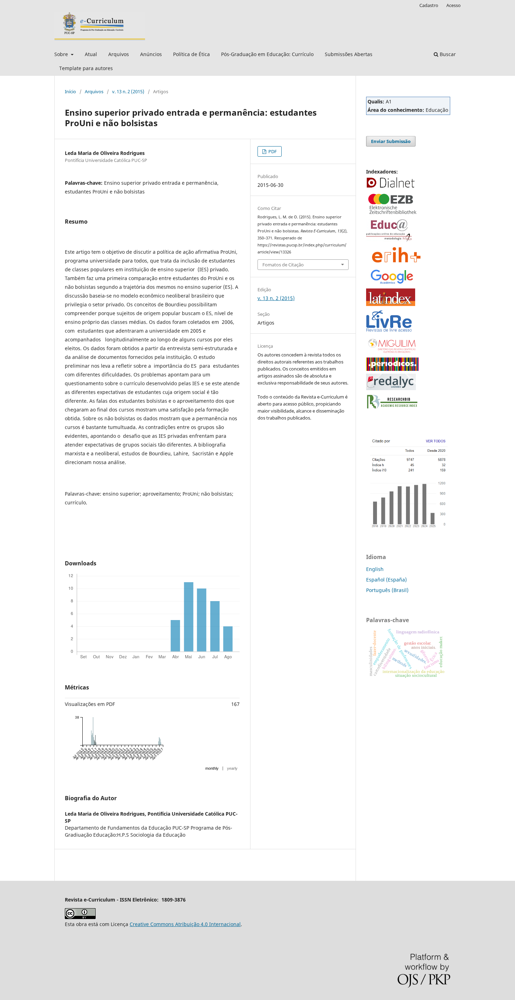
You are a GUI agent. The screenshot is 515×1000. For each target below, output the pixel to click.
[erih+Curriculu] (397, 263)
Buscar (447, 54)
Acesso (453, 5)
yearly (232, 768)
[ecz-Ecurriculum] (392, 214)
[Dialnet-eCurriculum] (390, 187)
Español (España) (386, 579)
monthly (212, 768)
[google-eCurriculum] (392, 283)
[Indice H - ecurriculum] (408, 527)
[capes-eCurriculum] (392, 369)
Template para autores (86, 68)
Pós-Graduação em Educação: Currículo (267, 54)
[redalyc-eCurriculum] (391, 388)
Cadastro (428, 5)
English (375, 569)
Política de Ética (191, 54)
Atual (91, 54)
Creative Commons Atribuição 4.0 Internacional (185, 924)
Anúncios (151, 54)
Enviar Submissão (391, 141)
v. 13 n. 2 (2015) (128, 91)
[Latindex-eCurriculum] (390, 304)
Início (70, 91)
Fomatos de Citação (283, 264)
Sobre (61, 54)
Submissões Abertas (348, 54)
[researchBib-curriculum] (392, 409)
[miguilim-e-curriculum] (392, 352)
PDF (272, 151)
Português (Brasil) (387, 590)
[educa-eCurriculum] (389, 240)
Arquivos (118, 54)
